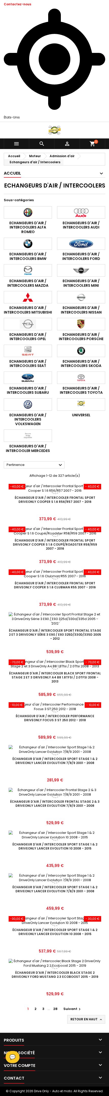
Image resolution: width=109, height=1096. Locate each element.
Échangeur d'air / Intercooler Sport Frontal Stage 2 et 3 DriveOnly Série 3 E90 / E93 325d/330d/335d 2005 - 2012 (55, 634)
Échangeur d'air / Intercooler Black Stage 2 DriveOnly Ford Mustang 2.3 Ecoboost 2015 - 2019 (55, 974)
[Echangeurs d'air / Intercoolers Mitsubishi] (28, 297)
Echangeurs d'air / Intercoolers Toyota (81, 390)
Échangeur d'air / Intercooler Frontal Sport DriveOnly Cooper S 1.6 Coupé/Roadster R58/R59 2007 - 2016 (55, 544)
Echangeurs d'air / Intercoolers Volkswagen (27, 419)
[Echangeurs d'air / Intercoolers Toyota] (81, 377)
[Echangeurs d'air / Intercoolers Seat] (28, 351)
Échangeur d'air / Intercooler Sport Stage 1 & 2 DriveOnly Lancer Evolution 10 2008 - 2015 (54, 846)
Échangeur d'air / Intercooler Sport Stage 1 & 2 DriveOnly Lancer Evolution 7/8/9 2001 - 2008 (54, 761)
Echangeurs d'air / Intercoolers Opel (27, 337)
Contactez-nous (17, 4)
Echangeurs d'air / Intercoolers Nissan (81, 310)
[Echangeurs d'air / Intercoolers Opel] (28, 324)
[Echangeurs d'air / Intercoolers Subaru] (28, 377)
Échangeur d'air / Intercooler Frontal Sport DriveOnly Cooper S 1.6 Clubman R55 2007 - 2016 (55, 585)
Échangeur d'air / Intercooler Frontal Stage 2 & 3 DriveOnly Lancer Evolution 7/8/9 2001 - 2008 (55, 803)
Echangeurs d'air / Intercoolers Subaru (28, 390)
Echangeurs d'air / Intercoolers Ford (81, 256)
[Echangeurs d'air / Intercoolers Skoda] (81, 351)
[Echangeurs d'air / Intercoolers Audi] (81, 212)
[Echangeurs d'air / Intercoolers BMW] (28, 244)
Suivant (72, 1008)
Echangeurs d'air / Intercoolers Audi (81, 225)
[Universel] (81, 404)
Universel (81, 415)
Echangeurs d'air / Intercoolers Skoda (81, 363)
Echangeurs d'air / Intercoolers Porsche (81, 337)
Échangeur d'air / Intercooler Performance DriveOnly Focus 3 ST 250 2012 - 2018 (55, 718)
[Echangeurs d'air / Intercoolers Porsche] (81, 324)
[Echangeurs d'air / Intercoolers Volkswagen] (28, 404)
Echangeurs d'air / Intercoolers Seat (27, 363)
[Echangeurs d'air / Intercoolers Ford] (81, 244)
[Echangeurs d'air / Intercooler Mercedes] (28, 435)
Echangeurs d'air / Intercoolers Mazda (27, 283)
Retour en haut (86, 1019)
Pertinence (35, 465)
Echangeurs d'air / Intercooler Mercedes (28, 448)
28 (55, 1008)
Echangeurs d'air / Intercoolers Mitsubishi (28, 310)
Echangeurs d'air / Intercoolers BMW (27, 256)
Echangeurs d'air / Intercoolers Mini (81, 283)
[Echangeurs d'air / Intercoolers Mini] (81, 270)
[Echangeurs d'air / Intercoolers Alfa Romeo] (28, 212)
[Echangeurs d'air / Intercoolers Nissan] (81, 297)
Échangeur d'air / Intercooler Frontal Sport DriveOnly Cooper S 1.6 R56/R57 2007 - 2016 (55, 499)
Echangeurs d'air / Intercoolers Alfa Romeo (27, 227)
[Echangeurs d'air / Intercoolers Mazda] (28, 270)
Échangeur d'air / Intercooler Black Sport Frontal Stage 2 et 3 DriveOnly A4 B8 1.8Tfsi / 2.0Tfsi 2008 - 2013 (55, 677)
